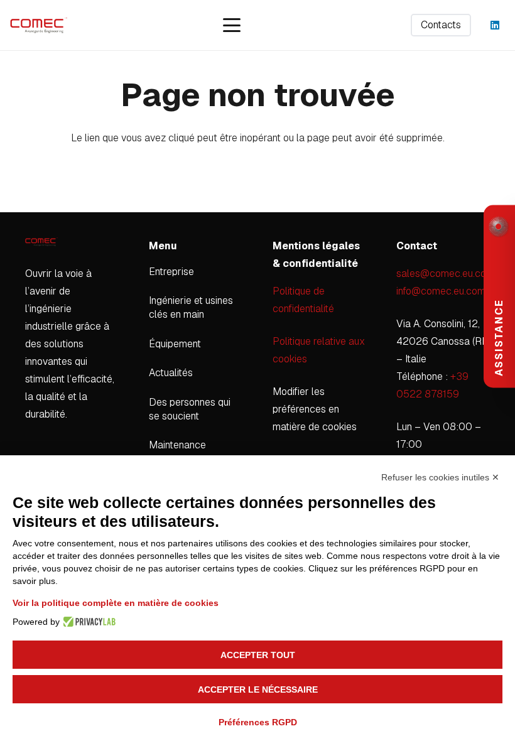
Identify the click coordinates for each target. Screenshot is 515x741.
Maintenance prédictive (177, 451)
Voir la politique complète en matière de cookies (116, 603)
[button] (232, 25)
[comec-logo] (38, 25)
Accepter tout (257, 655)
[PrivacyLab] (88, 621)
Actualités (171, 372)
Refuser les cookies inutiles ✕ (440, 477)
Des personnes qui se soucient (189, 409)
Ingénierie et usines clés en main (191, 307)
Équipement (175, 343)
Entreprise (171, 271)
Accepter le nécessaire (258, 689)
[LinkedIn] (495, 25)
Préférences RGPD (258, 722)
